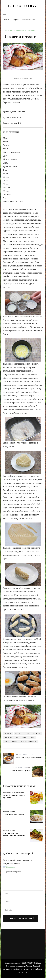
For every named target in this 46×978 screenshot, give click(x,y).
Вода (32, 737)
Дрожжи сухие (11, 737)
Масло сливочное (29, 741)
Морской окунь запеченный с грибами (14, 834)
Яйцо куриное (11, 741)
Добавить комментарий (23, 78)
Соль (24, 737)
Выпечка (31, 30)
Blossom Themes (22, 969)
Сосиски (36, 733)
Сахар (26, 733)
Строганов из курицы (13, 814)
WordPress (22, 972)
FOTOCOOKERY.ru (23, 6)
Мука (17, 733)
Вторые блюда (20, 30)
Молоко (8, 733)
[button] (9, 867)
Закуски (8, 30)
